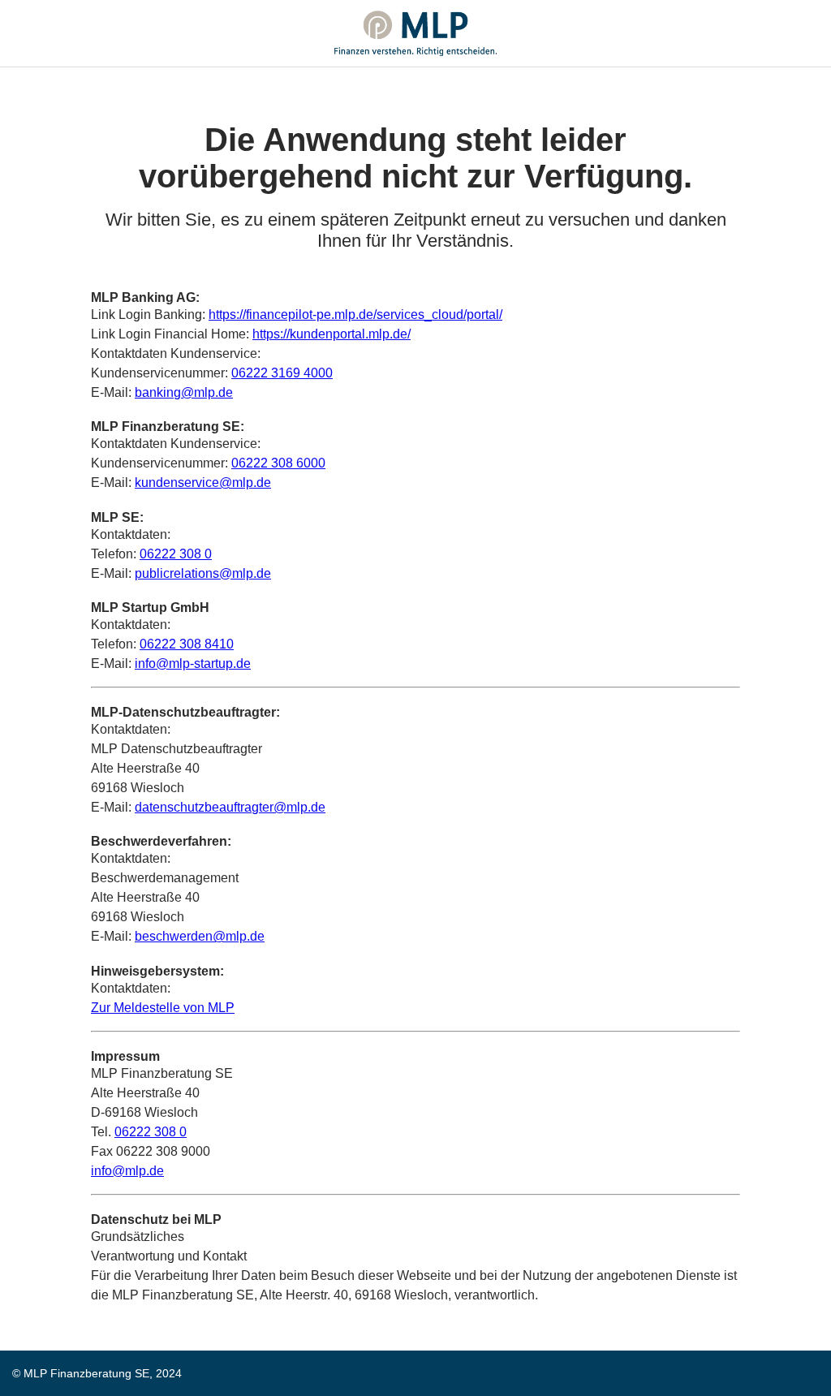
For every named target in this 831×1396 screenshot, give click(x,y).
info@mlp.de (127, 1171)
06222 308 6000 (278, 463)
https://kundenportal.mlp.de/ (331, 334)
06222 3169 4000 (282, 373)
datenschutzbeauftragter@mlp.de (230, 807)
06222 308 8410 (187, 644)
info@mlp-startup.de (193, 663)
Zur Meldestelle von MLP (163, 1008)
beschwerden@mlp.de (200, 936)
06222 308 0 (176, 554)
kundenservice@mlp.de (203, 482)
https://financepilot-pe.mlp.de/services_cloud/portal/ (355, 314)
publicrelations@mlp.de (203, 573)
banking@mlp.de (184, 392)
